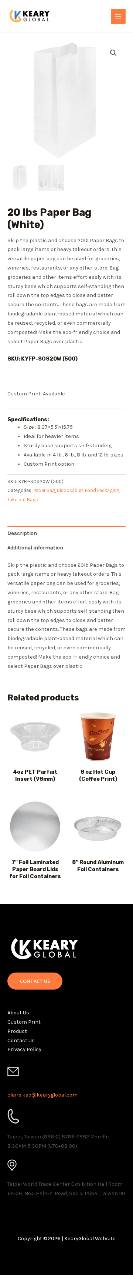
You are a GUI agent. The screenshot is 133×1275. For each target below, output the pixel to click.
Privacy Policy (24, 1049)
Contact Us (21, 1040)
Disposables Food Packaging (88, 490)
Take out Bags (22, 499)
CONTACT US (35, 981)
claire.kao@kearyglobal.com (42, 1095)
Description (22, 533)
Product (17, 1031)
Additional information (35, 548)
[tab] (66, 533)
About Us (18, 1013)
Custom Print (24, 1022)
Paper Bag (44, 490)
